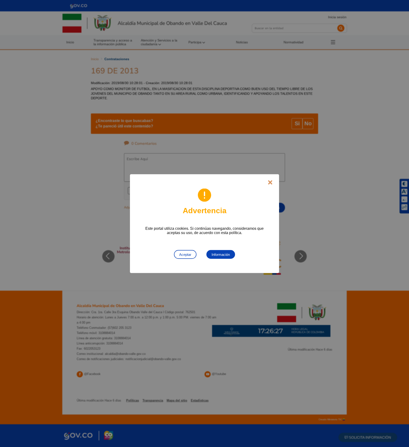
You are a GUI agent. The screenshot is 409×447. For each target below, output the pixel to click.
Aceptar (185, 254)
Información (221, 254)
